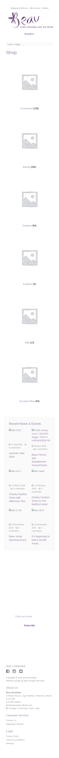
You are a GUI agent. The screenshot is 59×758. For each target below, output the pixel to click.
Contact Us (11, 720)
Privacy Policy (17, 635)
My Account (35, 8)
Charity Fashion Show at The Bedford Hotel (41, 501)
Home (10, 44)
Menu (30, 34)
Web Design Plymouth (34, 680)
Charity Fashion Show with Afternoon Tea (18, 498)
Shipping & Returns (19, 8)
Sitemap (10, 743)
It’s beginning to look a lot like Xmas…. (41, 540)
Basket (45, 8)
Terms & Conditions (15, 739)
